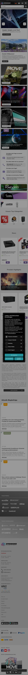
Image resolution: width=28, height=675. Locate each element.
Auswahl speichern (19, 358)
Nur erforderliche (9, 358)
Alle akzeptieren (14, 355)
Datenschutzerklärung (12, 333)
